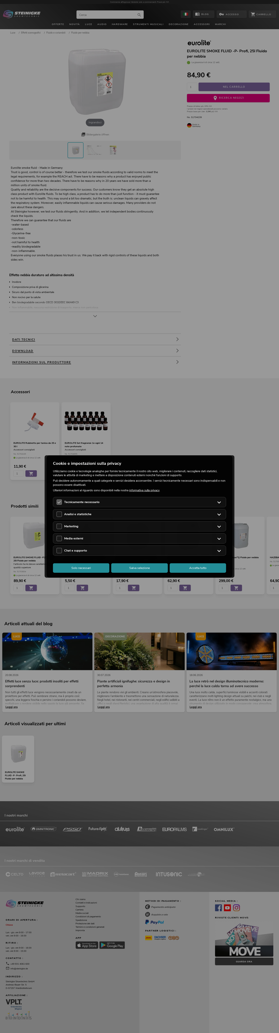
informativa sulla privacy (144, 490)
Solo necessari (81, 568)
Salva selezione (139, 568)
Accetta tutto (197, 568)
